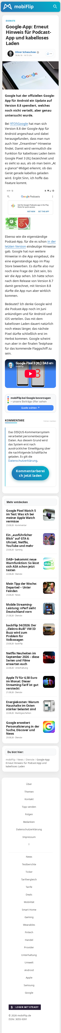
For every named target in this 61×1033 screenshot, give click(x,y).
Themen (29, 791)
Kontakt (29, 799)
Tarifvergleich (29, 879)
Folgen (29, 814)
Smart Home (29, 909)
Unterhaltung (29, 955)
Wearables (29, 924)
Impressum (29, 837)
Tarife (29, 887)
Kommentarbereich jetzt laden (30, 473)
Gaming (29, 917)
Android (29, 970)
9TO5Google (19, 124)
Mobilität (29, 902)
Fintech (29, 932)
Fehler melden (50, 421)
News (29, 856)
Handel (29, 939)
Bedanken (29, 821)
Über (29, 784)
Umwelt (29, 962)
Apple (29, 977)
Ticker (29, 871)
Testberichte (29, 864)
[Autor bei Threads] (38, 52)
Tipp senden (29, 806)
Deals (29, 894)
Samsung (29, 985)
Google (29, 992)
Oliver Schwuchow (25, 52)
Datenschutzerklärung (22, 461)
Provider (29, 947)
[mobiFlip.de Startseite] (19, 7)
